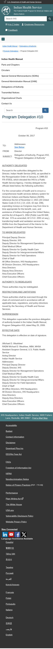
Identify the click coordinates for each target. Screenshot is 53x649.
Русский (9, 573)
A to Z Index (13, 24)
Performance (12, 493)
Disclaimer (10, 443)
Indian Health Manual (12, 59)
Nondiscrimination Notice (17, 479)
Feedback (13, 30)
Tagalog (9, 567)
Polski (8, 598)
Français (10, 592)
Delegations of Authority (12, 87)
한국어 (9, 559)
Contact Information (15, 437)
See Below (19, 147)
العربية (8, 579)
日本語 (9, 623)
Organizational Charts (11, 98)
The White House (14, 504)
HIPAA (9, 473)
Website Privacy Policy (16, 522)
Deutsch (9, 617)
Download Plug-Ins (14, 448)
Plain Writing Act (13, 499)
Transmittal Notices (10, 92)
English (9, 635)
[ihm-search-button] (45, 110)
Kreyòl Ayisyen (12, 585)
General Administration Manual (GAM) (19, 81)
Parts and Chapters (10, 65)
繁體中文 (10, 548)
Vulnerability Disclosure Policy (19, 516)
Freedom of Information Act (18, 468)
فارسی (9, 629)
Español (9, 542)
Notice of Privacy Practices (18, 485)
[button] (49, 18)
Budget (9, 431)
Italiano (9, 610)
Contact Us (6, 103)
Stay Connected (9, 529)
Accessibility (11, 425)
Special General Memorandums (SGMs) (20, 76)
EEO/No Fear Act (14, 454)
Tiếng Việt (10, 554)
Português (10, 604)
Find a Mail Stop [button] (40, 418)
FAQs (8, 462)
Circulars (5, 70)
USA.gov (10, 510)
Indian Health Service (28, 7)
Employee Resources (34, 24)
